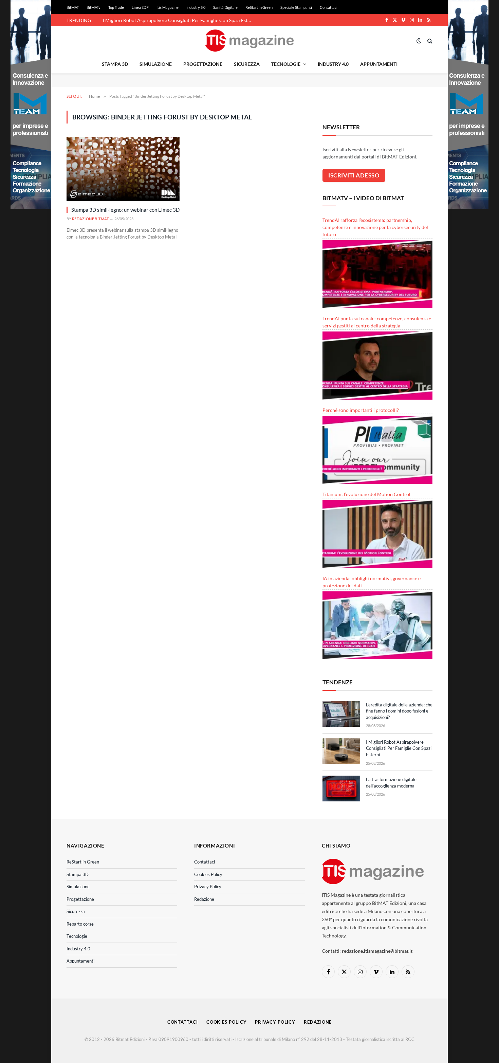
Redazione (204, 899)
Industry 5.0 (195, 7)
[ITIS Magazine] (249, 40)
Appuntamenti (379, 64)
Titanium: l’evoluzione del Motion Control (366, 494)
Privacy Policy (207, 886)
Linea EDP (140, 7)
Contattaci (328, 7)
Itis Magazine (167, 7)
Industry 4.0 (333, 64)
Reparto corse (80, 924)
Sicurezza (247, 64)
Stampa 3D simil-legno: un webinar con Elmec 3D (125, 210)
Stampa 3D (115, 64)
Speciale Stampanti (296, 7)
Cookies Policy (208, 874)
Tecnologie (285, 64)
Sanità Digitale (225, 7)
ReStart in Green (259, 7)
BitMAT (73, 7)
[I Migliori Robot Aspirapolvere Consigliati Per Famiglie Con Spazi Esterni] (341, 751)
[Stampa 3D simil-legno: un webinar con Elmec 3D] (123, 169)
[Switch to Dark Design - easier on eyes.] (419, 40)
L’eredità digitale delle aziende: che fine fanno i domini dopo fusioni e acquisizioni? (399, 711)
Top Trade (116, 7)
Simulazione (156, 64)
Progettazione (202, 64)
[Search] (429, 40)
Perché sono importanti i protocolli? (360, 410)
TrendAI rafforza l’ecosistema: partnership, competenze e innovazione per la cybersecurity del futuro (375, 227)
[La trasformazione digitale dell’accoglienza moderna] (341, 788)
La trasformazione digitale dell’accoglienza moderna (157, 20)
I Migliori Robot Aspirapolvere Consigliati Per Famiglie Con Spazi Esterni (398, 748)
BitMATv (93, 7)
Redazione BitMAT (90, 218)
